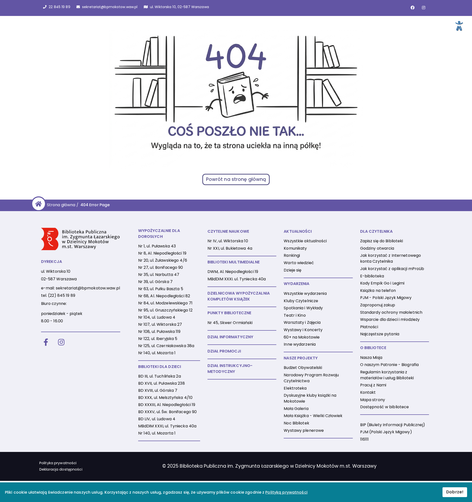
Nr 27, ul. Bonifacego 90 (160, 267)
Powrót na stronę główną (236, 179)
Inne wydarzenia (300, 344)
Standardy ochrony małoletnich (391, 312)
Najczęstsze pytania (379, 334)
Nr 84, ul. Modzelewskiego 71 (165, 303)
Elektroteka (295, 388)
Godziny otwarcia (377, 248)
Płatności (369, 327)
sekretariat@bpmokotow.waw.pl (88, 288)
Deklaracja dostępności (60, 469)
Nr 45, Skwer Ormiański (230, 323)
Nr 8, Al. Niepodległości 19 (162, 253)
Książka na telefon (378, 290)
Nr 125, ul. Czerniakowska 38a (166, 346)
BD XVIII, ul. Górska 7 (157, 390)
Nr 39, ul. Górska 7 (155, 282)
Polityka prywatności (57, 463)
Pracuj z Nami (373, 385)
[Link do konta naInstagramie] (423, 7)
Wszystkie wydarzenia (305, 293)
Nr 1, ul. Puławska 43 (157, 246)
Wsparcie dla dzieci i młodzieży (390, 319)
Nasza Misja (371, 357)
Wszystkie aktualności (305, 241)
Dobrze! (454, 492)
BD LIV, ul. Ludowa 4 (156, 419)
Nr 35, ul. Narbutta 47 (158, 274)
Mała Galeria (296, 408)
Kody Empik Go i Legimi (382, 283)
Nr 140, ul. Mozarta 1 (157, 353)
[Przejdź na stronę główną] (38, 204)
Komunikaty (295, 248)
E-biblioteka (372, 276)
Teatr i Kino (295, 315)
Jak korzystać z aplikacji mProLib (392, 268)
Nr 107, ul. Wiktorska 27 (160, 324)
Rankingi (292, 255)
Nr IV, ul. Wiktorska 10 (227, 241)
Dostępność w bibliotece (384, 407)
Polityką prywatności (286, 492)
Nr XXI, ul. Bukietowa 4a (229, 248)
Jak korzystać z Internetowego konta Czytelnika (390, 258)
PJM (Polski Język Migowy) (386, 432)
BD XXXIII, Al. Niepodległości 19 (166, 404)
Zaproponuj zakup (377, 305)
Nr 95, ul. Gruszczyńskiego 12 (165, 310)
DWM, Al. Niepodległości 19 (232, 271)
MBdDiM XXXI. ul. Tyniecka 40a (236, 279)
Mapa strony (372, 400)
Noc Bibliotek (296, 423)
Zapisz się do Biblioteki (381, 241)
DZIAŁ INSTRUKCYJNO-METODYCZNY (229, 368)
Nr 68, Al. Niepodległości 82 (164, 296)
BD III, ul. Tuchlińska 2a (159, 376)
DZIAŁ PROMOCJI (224, 351)
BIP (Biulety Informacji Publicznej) (392, 425)
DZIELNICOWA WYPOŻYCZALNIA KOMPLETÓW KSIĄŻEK (238, 296)
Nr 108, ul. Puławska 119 (159, 331)
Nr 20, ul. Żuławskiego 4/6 (162, 260)
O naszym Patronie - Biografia (389, 364)
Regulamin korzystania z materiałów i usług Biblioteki (387, 375)
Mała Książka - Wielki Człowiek (313, 416)
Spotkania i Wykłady (303, 308)
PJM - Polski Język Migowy (386, 297)
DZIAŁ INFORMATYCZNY (230, 337)
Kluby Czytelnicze (301, 301)
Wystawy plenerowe (304, 430)
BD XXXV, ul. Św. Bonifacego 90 (167, 412)
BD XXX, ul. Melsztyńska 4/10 (165, 397)
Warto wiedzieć (299, 263)
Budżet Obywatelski (303, 367)
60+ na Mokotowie (302, 337)
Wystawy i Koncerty (303, 330)
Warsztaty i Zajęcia (302, 322)
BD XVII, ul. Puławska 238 (161, 383)
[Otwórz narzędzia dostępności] (459, 25)
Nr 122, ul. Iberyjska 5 (157, 338)
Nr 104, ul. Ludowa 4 (156, 317)
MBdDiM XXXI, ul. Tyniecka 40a (167, 426)
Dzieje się (292, 270)
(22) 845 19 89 (61, 295)
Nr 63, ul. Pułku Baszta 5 (160, 289)
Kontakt (368, 392)
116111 (364, 439)
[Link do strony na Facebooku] (412, 7)
